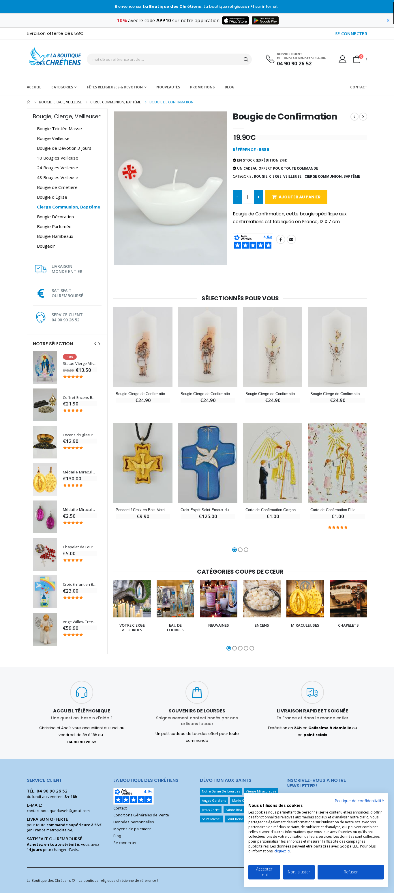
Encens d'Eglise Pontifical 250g (80, 435)
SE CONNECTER (351, 33)
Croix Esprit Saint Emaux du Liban (208, 510)
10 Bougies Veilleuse (57, 158)
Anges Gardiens (214, 800)
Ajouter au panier (299, 197)
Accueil (34, 87)
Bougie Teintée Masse (59, 128)
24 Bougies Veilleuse (57, 167)
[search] (246, 59)
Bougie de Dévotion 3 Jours (64, 148)
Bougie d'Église (52, 197)
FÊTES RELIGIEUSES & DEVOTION (115, 87)
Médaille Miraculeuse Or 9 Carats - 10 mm (80, 472)
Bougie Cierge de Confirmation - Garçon (208, 394)
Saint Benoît (236, 819)
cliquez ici (282, 851)
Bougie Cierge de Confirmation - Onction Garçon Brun (337, 394)
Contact (358, 87)
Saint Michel (211, 819)
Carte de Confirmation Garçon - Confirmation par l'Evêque (272, 510)
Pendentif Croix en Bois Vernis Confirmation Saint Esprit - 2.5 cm (143, 510)
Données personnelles (133, 821)
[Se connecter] (342, 59)
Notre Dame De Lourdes (221, 791)
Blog (229, 87)
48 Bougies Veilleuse (57, 177)
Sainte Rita (234, 809)
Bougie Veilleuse (53, 138)
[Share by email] (291, 239)
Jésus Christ (211, 809)
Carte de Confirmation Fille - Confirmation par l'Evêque (337, 510)
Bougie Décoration (55, 216)
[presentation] (95, 343)
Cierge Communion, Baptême (115, 102)
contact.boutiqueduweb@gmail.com (58, 810)
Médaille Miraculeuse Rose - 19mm (80, 509)
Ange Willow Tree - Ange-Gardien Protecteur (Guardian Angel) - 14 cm (80, 621)
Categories (62, 87)
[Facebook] (280, 239)
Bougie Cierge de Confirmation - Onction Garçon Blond (272, 394)
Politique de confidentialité (359, 800)
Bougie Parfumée (54, 226)
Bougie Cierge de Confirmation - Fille (143, 394)
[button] (359, 59)
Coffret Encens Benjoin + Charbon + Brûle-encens (80, 397)
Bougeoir (46, 246)
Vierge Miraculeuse (261, 791)
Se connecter (125, 842)
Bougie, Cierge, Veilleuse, (278, 176)
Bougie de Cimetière (57, 187)
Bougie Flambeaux (55, 236)
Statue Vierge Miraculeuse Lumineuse (80, 363)
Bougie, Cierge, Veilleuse (60, 102)
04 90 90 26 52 (294, 63)
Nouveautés (168, 87)
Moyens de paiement (132, 828)
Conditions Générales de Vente (141, 815)
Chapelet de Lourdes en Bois (80, 547)
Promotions (202, 87)
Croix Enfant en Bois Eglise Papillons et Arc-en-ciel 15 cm (80, 584)
